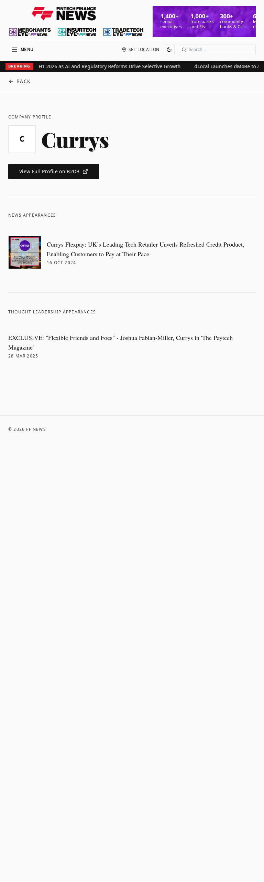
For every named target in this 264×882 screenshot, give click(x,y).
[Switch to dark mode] (169, 49)
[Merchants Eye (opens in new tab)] (30, 32)
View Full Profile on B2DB (49, 171)
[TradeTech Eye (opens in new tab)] (123, 32)
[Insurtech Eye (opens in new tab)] (77, 32)
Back (23, 81)
